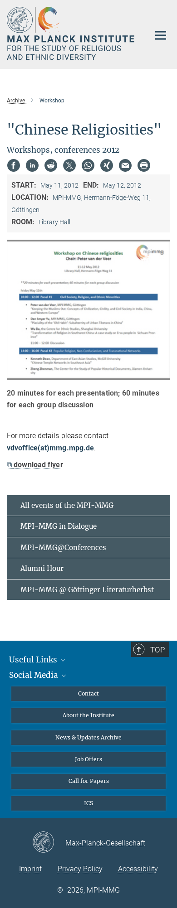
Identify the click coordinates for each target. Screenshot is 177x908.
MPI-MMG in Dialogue (58, 526)
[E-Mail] (125, 165)
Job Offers (88, 759)
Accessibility (138, 869)
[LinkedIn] (32, 165)
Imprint (30, 869)
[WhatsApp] (88, 165)
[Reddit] (51, 165)
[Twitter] (69, 165)
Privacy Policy (80, 869)
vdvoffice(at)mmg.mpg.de (50, 448)
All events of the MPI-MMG (66, 505)
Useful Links (34, 659)
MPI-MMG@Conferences (63, 547)
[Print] (144, 165)
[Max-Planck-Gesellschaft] (48, 843)
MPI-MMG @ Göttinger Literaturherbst (87, 589)
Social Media (34, 675)
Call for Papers (89, 781)
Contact (88, 693)
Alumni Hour (42, 568)
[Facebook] (13, 165)
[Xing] (106, 165)
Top (157, 649)
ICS (88, 803)
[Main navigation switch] (161, 35)
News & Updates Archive (88, 737)
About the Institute (88, 715)
